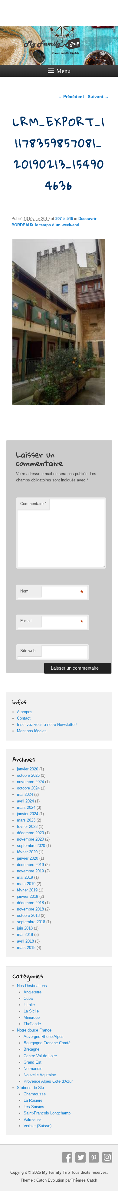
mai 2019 (25, 877)
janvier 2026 (27, 769)
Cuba (28, 998)
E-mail (25, 620)
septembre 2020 (31, 845)
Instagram (107, 1157)
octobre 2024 (28, 788)
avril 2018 (25, 941)
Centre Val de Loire (40, 1056)
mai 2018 (25, 934)
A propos (24, 712)
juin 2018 (25, 928)
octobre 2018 (28, 915)
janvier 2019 (27, 896)
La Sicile (31, 1011)
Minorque (32, 1017)
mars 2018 (26, 947)
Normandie (33, 1068)
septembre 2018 (31, 922)
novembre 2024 (30, 781)
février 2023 (27, 826)
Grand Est (32, 1062)
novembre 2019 (30, 871)
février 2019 (27, 890)
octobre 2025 (28, 775)
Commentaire (33, 503)
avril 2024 (25, 801)
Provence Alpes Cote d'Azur (48, 1081)
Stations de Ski (30, 1087)
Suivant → (98, 96)
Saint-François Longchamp (47, 1113)
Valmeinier (33, 1119)
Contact (24, 718)
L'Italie (29, 1004)
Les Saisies (34, 1106)
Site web (27, 650)
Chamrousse (35, 1094)
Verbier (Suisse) (37, 1126)
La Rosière (33, 1100)
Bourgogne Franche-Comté (47, 1043)
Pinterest (94, 1157)
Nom (24, 591)
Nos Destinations (32, 985)
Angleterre (32, 992)
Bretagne (31, 1049)
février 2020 (27, 852)
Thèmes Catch (84, 1180)
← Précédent (71, 96)
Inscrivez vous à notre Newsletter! (47, 724)
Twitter (80, 1157)
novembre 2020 (30, 839)
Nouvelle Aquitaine (40, 1075)
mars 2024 (26, 807)
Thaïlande (32, 1024)
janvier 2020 (27, 858)
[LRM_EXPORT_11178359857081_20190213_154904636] (58, 405)
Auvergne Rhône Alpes (44, 1036)
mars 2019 (26, 883)
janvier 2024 (27, 814)
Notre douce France (34, 1030)
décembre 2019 (30, 864)
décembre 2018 (30, 903)
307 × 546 (64, 218)
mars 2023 (26, 820)
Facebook (67, 1157)
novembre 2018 (30, 909)
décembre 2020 (30, 833)
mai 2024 (25, 794)
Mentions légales (32, 731)
